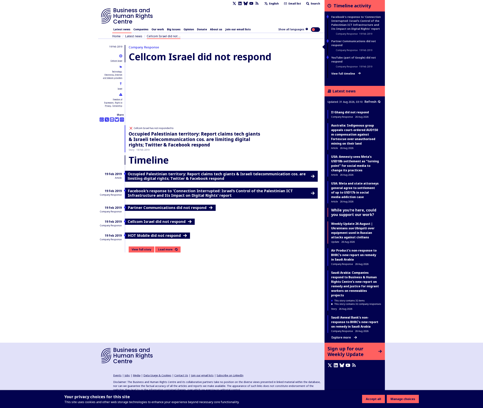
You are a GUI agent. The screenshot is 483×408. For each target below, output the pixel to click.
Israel (120, 88)
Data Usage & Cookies (157, 375)
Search (315, 3)
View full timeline (343, 73)
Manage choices (403, 399)
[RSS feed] (257, 3)
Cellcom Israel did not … (163, 36)
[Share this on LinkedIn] (112, 119)
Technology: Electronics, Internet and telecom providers (112, 74)
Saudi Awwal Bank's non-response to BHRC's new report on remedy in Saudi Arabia (354, 322)
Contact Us (181, 375)
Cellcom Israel (116, 60)
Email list (294, 3)
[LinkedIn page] (240, 3)
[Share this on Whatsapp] (102, 119)
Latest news (121, 29)
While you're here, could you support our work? (353, 212)
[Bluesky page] (245, 3)
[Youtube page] (251, 3)
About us (216, 29)
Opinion (189, 29)
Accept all (373, 399)
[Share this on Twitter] (107, 119)
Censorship (117, 105)
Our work (158, 29)
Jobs (127, 375)
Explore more (341, 337)
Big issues (174, 29)
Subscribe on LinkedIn (230, 375)
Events (117, 375)
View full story (141, 249)
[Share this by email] (122, 119)
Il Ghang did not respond (350, 112)
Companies (140, 29)
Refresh (370, 102)
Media (136, 375)
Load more (165, 249)
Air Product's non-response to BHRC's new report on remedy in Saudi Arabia (354, 255)
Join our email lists (238, 29)
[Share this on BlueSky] (117, 119)
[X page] (234, 3)
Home (116, 36)
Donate (202, 29)
